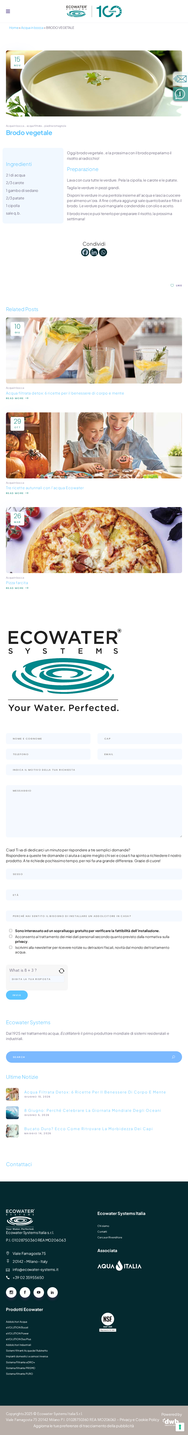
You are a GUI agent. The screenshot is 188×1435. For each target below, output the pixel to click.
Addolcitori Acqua (16, 1321)
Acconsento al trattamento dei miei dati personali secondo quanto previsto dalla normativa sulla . (92, 939)
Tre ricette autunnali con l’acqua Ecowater (45, 487)
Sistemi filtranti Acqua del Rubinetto (27, 1350)
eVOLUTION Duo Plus (18, 1339)
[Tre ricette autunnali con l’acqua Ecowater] (94, 477)
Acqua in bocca (32, 27)
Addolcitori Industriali (18, 1344)
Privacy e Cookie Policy (139, 1419)
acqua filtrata (34, 125)
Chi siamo (103, 1225)
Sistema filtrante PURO (19, 1373)
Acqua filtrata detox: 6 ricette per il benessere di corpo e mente (65, 393)
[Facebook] (85, 252)
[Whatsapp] (103, 252)
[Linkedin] (94, 252)
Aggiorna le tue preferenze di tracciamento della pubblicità (83, 1425)
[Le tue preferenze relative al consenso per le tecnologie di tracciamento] (180, 1427)
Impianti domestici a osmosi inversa (27, 1356)
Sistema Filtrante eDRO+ (20, 1362)
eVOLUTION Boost (17, 1327)
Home (13, 27)
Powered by (171, 1414)
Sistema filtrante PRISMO (20, 1367)
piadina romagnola (55, 125)
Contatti (102, 1231)
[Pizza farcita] (94, 571)
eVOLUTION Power (17, 1333)
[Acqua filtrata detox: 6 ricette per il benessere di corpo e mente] (94, 382)
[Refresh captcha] (61, 971)
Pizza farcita (17, 582)
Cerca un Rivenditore (109, 1237)
